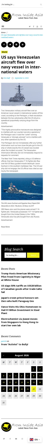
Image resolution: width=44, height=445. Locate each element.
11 (10, 382)
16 (40, 382)
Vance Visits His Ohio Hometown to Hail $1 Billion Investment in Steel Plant (21, 310)
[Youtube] (16, 439)
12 (16, 382)
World (4, 52)
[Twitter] (29, 26)
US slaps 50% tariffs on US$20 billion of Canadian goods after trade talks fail (21, 289)
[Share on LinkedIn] (16, 44)
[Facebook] (33, 26)
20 (22, 389)
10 (4, 382)
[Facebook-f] (10, 439)
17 (4, 389)
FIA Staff (6, 78)
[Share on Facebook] (4, 44)
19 (16, 389)
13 (22, 382)
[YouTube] (37, 26)
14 (28, 382)
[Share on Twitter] (10, 44)
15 (34, 382)
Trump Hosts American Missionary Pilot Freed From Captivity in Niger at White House (21, 276)
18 (10, 389)
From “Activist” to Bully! (14, 344)
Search (33, 255)
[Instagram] (41, 26)
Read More (5, 227)
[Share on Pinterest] (22, 44)
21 (28, 389)
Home (3, 32)
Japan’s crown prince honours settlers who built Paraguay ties (20, 299)
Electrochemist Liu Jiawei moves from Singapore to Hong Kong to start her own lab (19, 322)
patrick (3, 341)
